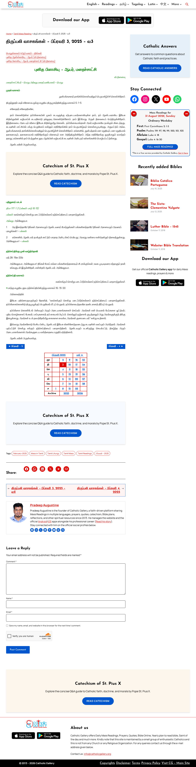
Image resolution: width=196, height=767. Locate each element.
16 (76, 360)
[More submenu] (181, 4)
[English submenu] (98, 4)
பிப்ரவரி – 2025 (102, 453)
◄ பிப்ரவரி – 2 (15, 346)
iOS (49, 521)
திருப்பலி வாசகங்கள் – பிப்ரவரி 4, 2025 (98, 490)
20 (76, 379)
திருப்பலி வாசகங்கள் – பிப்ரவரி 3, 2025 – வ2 (38, 490)
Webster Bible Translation (170, 245)
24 (83, 364)
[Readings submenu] (116, 4)
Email (9, 612)
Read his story (103, 521)
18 (76, 369)
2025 (66, 393)
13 (70, 379)
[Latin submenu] (157, 4)
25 (83, 369)
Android (42, 521)
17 (76, 364)
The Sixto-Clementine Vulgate (165, 205)
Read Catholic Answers (160, 68)
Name (9, 598)
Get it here (183, 153)
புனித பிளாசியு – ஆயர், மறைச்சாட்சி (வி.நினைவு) (30, 61)
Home (8, 33)
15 (70, 388)
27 (83, 379)
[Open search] (187, 4)
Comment (11, 561)
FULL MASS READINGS (160, 147)
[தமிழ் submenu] (128, 4)
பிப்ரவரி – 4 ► (116, 346)
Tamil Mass (69, 453)
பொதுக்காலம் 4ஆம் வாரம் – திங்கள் (24, 53)
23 (83, 360)
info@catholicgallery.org (97, 754)
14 (70, 384)
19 (76, 374)
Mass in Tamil (37, 453)
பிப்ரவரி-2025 (59, 355)
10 (69, 364)
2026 (80, 393)
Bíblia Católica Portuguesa (161, 183)
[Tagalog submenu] (144, 4)
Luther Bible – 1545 (164, 226)
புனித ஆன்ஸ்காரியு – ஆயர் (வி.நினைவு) (26, 57)
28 (83, 384)
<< (133, 113)
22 (76, 388)
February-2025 (20, 453)
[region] (160, 132)
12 (70, 374)
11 (69, 369)
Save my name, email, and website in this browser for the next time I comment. (45, 625)
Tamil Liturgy (53, 453)
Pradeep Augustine (44, 505)
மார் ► (80, 355)
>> (186, 113)
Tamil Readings (85, 453)
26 (83, 374)
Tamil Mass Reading (22, 33)
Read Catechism (65, 183)
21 (76, 384)
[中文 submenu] (168, 4)
